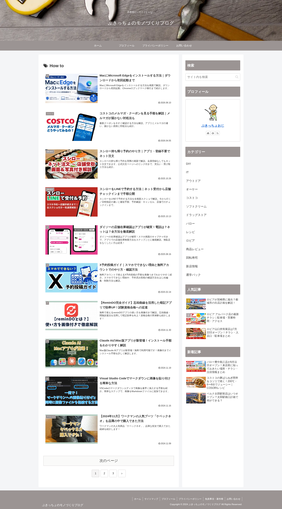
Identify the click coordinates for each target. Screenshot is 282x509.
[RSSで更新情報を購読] (217, 133)
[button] (237, 77)
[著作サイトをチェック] (208, 133)
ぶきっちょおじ (212, 125)
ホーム (137, 499)
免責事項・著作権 (214, 499)
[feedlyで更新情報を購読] (213, 133)
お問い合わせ (233, 499)
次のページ (109, 461)
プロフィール (168, 499)
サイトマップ (151, 499)
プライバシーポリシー (190, 499)
